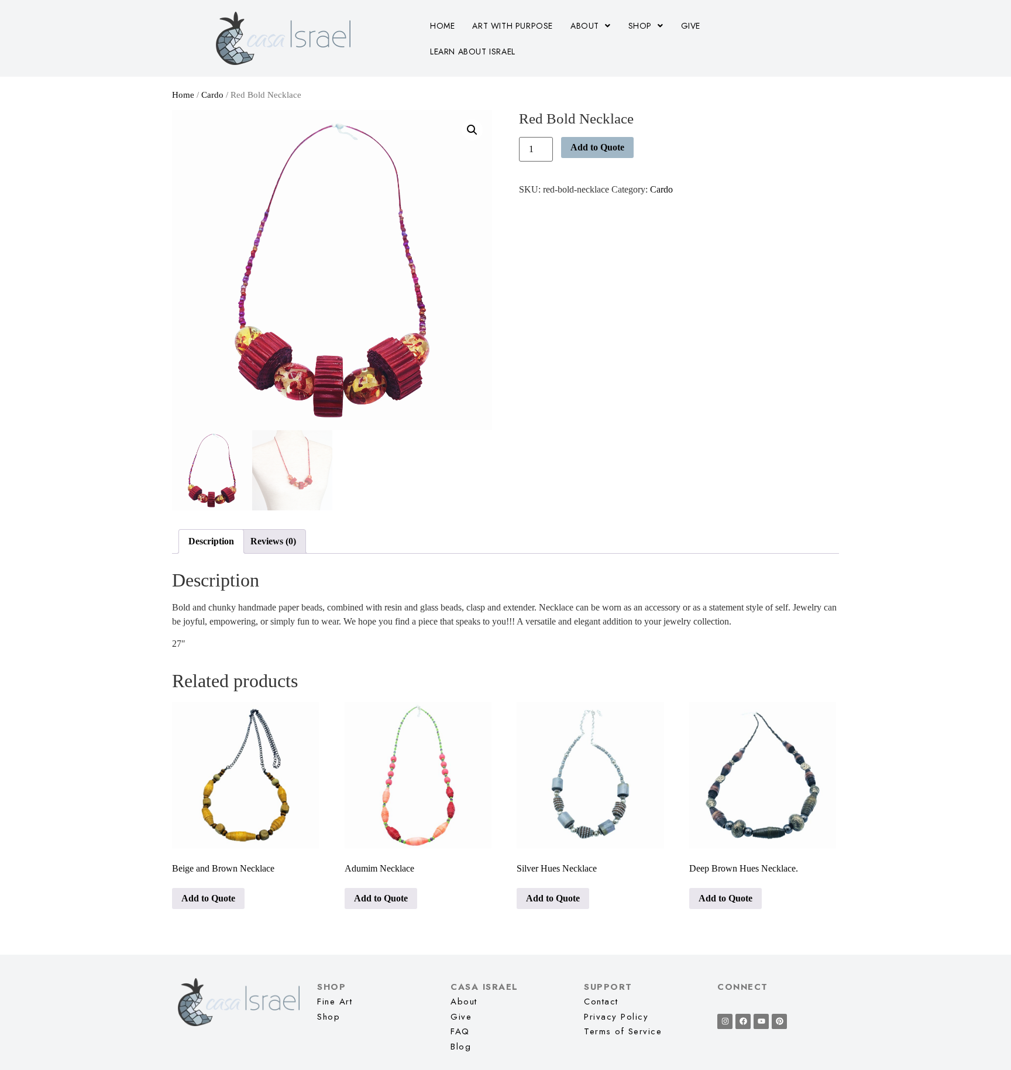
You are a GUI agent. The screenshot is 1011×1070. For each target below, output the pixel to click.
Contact (601, 1001)
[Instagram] (725, 1021)
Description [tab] (211, 541)
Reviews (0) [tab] (273, 541)
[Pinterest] (779, 1021)
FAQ (460, 1031)
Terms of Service (623, 1031)
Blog (461, 1046)
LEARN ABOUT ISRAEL (472, 51)
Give (690, 26)
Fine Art (334, 1001)
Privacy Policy (616, 1016)
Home (442, 26)
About (584, 26)
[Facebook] (743, 1021)
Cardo (212, 95)
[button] (591, 26)
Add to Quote (597, 147)
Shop (640, 26)
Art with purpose (512, 26)
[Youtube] (761, 1021)
